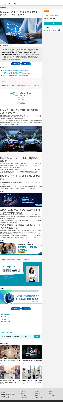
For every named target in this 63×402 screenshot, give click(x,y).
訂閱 (53, 23)
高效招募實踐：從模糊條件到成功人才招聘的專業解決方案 (15, 75)
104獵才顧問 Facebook (5, 316)
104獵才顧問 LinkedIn (5, 319)
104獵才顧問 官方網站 (5, 314)
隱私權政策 (3, 401)
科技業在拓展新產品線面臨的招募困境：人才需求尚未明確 (15, 70)
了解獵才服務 (37, 393)
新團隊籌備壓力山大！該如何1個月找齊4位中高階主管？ (18, 259)
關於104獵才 (51, 393)
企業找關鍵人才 (15, 63)
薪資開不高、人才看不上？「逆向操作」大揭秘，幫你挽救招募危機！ (21, 155)
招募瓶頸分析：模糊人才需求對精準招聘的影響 (12, 72)
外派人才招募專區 (38, 397)
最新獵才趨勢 (37, 395)
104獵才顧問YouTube (5, 321)
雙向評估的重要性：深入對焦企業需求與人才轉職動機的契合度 (16, 73)
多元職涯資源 (23, 397)
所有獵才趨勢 (3, 7)
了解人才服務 (23, 395)
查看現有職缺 (23, 393)
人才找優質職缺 (26, 63)
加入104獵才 (51, 395)
